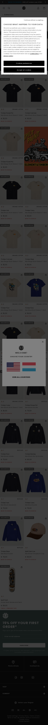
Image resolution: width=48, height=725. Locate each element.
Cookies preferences (24, 63)
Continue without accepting (33, 20)
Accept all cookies (24, 70)
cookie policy (34, 54)
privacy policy (8, 56)
